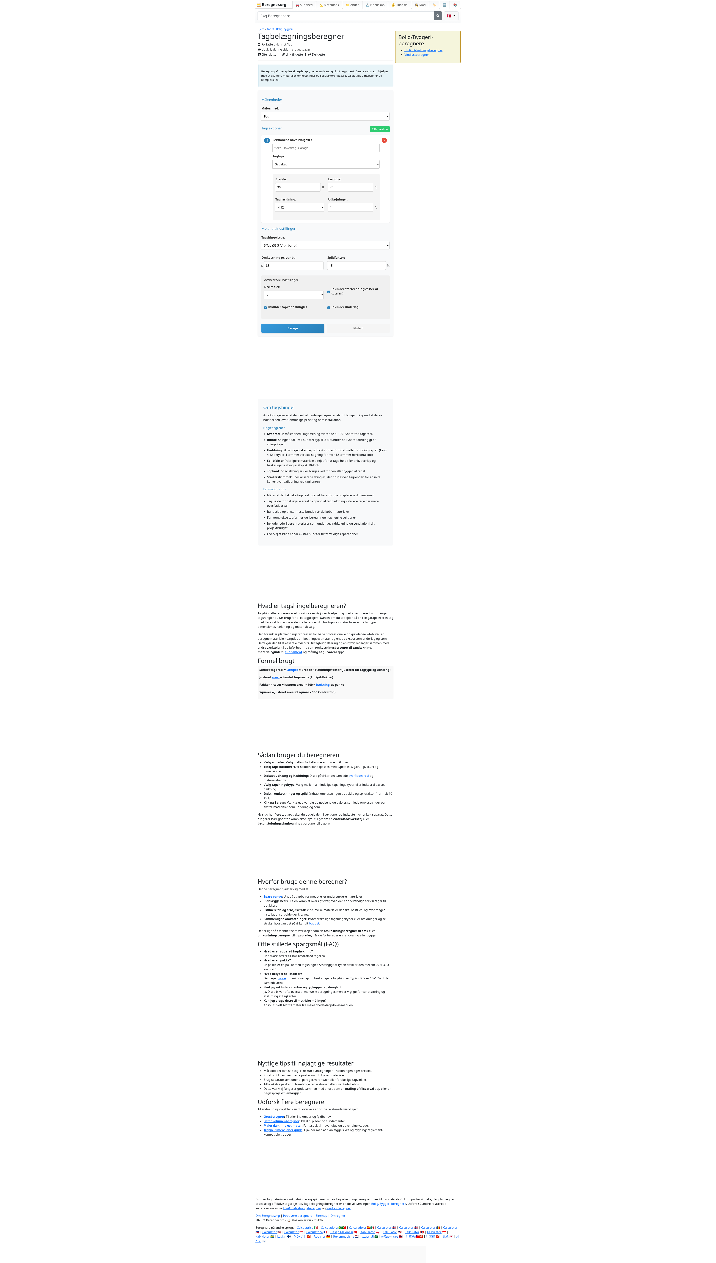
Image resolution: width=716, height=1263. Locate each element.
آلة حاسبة (368, 1236)
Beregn (293, 328)
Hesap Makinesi (341, 1232)
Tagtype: (279, 156)
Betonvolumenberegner (281, 1121)
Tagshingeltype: (273, 237)
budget (314, 923)
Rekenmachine (343, 1236)
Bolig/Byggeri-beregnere (388, 1204)
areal (276, 677)
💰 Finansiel (399, 5)
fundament (293, 652)
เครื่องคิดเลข (389, 1236)
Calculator (384, 1228)
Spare (268, 896)
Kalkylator (262, 1236)
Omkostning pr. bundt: (278, 258)
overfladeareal (358, 776)
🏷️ (434, 5)
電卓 (446, 1236)
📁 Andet (352, 5)
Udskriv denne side (274, 49)
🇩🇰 (449, 15)
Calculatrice (314, 1232)
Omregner (337, 1216)
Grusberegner (274, 1117)
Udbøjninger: (338, 199)
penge (277, 896)
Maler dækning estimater (283, 1125)
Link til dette (294, 54)
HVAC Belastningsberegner (423, 50)
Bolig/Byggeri (284, 29)
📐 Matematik (329, 5)
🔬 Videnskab (375, 5)
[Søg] (438, 15)
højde (282, 978)
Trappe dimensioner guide (283, 1130)
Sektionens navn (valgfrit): (292, 140)
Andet (270, 29)
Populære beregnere (298, 1216)
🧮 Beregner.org (271, 4)
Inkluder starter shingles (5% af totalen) (354, 291)
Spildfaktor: (336, 258)
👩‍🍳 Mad (420, 5)
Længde (292, 670)
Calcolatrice (305, 1228)
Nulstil (358, 328)
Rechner (320, 1236)
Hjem (261, 29)
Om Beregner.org (267, 1216)
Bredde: (281, 179)
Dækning (323, 685)
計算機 (410, 1236)
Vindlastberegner (416, 55)
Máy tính (300, 1236)
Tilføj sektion (380, 129)
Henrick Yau (284, 44)
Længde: (334, 179)
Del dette (318, 54)
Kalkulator (367, 1232)
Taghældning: (285, 199)
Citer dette (268, 54)
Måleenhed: (270, 108)
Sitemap (321, 1216)
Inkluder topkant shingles (287, 307)
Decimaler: (272, 287)
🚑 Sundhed (304, 5)
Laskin (281, 1236)
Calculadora (329, 1228)
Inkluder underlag (345, 307)
